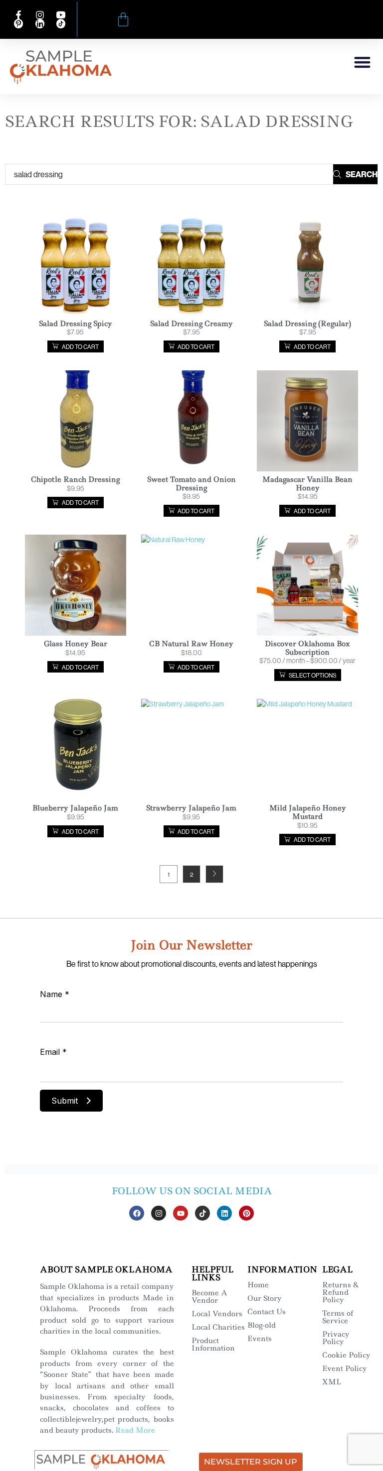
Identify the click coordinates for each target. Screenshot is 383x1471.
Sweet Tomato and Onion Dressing (191, 483)
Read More (135, 1430)
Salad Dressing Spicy (75, 324)
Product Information (213, 1344)
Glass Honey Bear (75, 644)
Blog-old (261, 1325)
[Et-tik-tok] (202, 1213)
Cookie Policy (346, 1355)
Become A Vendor (209, 1296)
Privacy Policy (336, 1338)
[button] (363, 62)
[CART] (123, 19)
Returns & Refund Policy (340, 1292)
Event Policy (344, 1368)
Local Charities (218, 1327)
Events (259, 1339)
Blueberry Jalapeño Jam (75, 808)
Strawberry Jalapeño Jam (191, 808)
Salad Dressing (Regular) (307, 324)
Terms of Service (337, 1317)
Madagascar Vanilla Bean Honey (307, 483)
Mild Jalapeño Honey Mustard (307, 812)
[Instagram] (158, 1213)
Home (258, 1285)
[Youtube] (180, 1213)
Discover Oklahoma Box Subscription (307, 648)
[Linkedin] (224, 1213)
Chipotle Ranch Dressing (75, 479)
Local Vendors (217, 1314)
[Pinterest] (246, 1213)
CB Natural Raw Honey (191, 644)
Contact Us (266, 1312)
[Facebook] (136, 1213)
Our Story (264, 1298)
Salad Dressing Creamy (191, 324)
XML (331, 1382)
